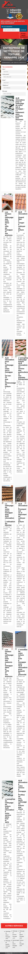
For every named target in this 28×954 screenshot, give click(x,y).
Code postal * (5, 74)
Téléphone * (5, 85)
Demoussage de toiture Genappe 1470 (15, 944)
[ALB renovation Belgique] (8, 4)
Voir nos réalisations (6, 26)
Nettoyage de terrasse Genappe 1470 (15, 934)
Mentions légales (18, 953)
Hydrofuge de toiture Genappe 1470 (8, 935)
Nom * (3, 69)
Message (4, 91)
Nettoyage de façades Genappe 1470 (8, 944)
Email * (4, 80)
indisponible (15, 10)
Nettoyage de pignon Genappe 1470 (21, 934)
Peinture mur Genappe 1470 (21, 943)
